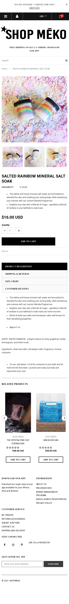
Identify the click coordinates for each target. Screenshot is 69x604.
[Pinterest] (22, 545)
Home (4, 69)
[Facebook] (5, 545)
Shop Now (34, 8)
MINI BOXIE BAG (51, 440)
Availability (7, 187)
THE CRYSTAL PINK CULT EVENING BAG (18, 442)
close (66, 4)
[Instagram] (13, 545)
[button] (13, 447)
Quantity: (6, 225)
